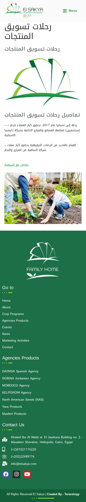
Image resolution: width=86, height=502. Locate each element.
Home (6, 300)
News (6, 334)
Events (7, 327)
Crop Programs (13, 314)
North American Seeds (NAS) (23, 399)
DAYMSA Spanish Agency (20, 371)
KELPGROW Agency (16, 392)
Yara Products (12, 406)
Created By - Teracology (63, 494)
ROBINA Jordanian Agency (21, 378)
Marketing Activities (15, 340)
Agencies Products (15, 320)
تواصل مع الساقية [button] (16, 165)
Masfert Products (14, 414)
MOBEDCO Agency (16, 385)
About (6, 307)
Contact (7, 347)
